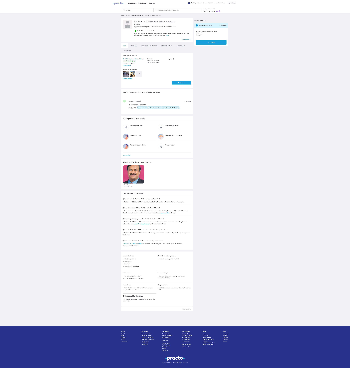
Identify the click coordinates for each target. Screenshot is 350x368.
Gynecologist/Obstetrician (131, 266)
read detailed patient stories (142, 224)
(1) (134, 45)
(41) (126, 155)
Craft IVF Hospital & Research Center (133, 59)
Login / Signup (231, 3)
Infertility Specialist (129, 259)
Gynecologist (128, 261)
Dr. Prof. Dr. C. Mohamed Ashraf (134, 243)
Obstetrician (127, 264)
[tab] (124, 45)
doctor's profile (164, 213)
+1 (139, 73)
